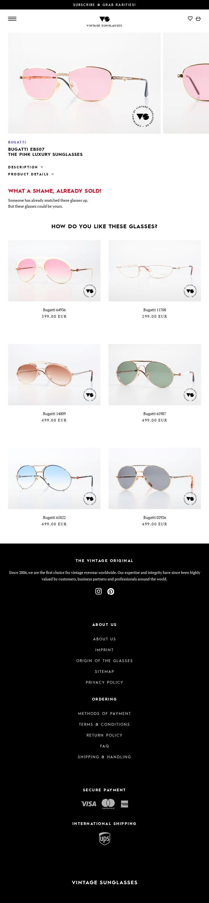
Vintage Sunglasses (104, 25)
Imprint (104, 649)
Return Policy (105, 734)
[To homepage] (104, 18)
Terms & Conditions (104, 724)
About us (104, 638)
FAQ (104, 745)
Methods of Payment (104, 713)
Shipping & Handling (104, 756)
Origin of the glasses (104, 660)
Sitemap (104, 671)
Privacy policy (105, 682)
